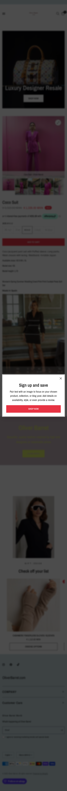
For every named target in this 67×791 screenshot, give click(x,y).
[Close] (60, 378)
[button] (33, 409)
